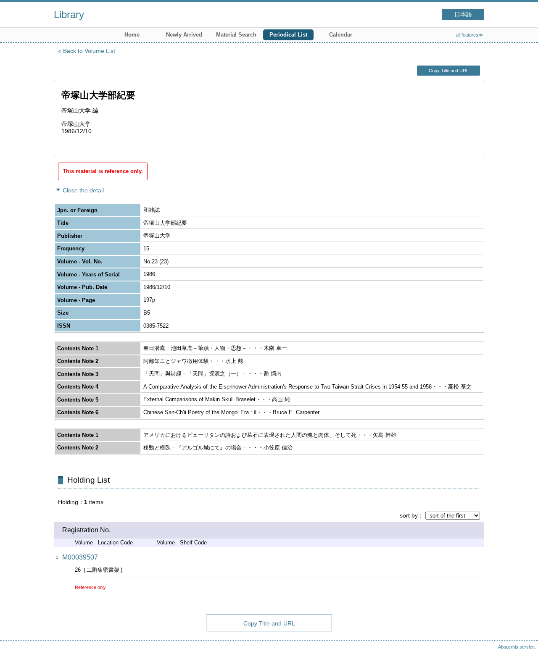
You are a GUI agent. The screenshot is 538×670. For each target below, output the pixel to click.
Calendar (340, 35)
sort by (409, 515)
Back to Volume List (89, 50)
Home (132, 35)
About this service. (517, 646)
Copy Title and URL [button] (449, 70)
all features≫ (469, 34)
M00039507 (80, 557)
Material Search (236, 35)
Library (69, 14)
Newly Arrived (184, 35)
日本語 (463, 14)
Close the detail (83, 190)
